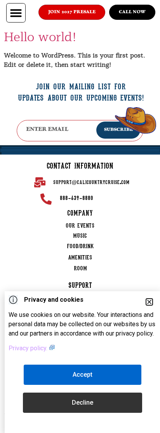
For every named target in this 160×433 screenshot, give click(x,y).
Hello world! (40, 37)
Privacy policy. (29, 348)
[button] (16, 13)
